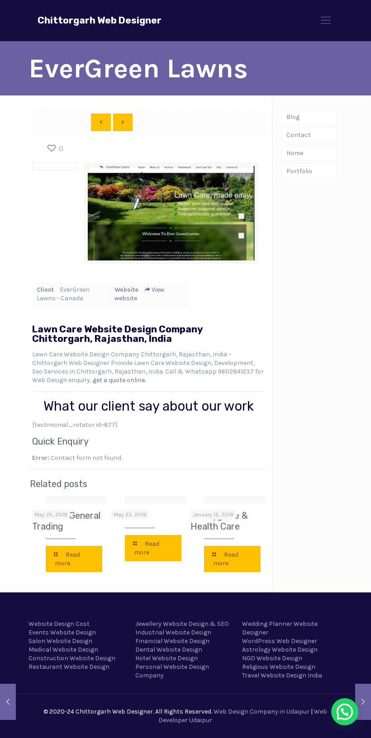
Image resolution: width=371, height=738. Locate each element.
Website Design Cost (59, 624)
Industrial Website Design (173, 632)
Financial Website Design (172, 641)
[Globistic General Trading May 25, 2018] (8, 702)
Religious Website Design (278, 667)
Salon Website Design (60, 641)
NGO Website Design (272, 658)
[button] (344, 711)
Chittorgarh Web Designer (100, 20)
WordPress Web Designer (279, 641)
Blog (293, 117)
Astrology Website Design (280, 649)
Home (294, 153)
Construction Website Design (72, 658)
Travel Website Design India (282, 675)
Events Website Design (62, 632)
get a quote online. (119, 380)
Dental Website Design (168, 649)
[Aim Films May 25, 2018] (363, 702)
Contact (298, 135)
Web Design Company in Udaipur (261, 711)
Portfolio (299, 171)
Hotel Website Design (166, 658)
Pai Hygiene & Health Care (219, 521)
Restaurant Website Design (69, 667)
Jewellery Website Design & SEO (182, 624)
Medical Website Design (63, 649)
